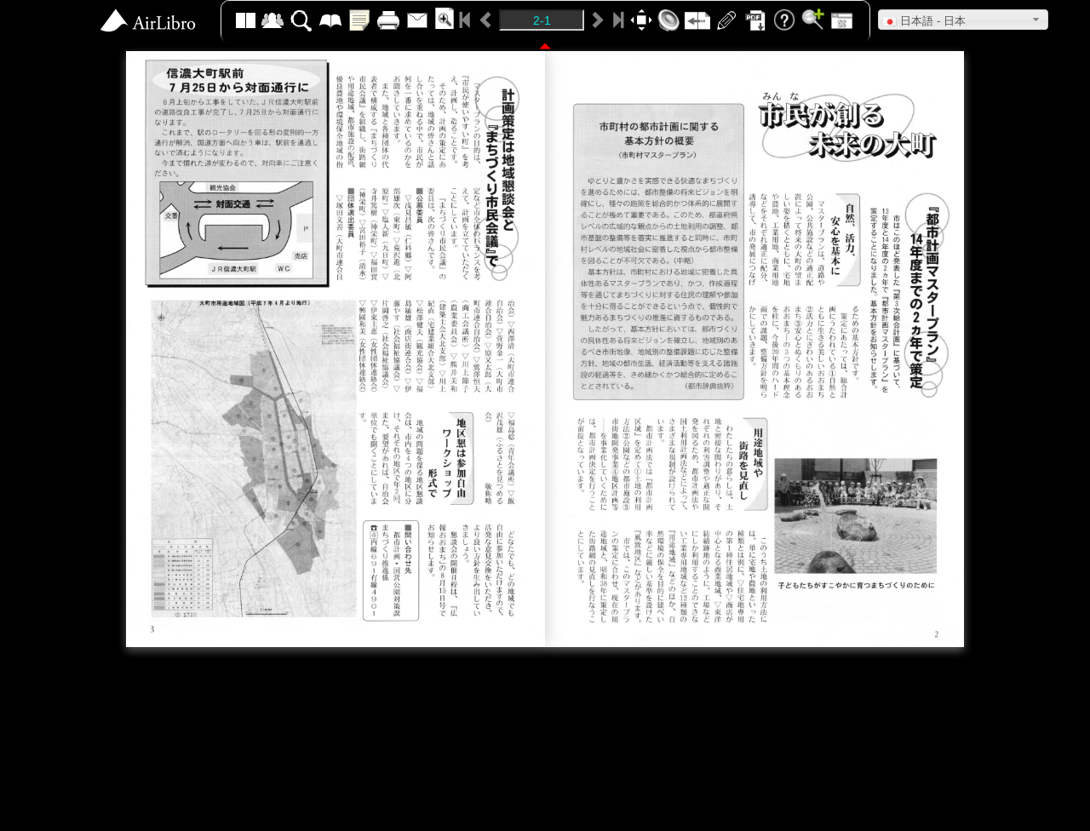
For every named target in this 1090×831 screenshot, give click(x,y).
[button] (963, 19)
